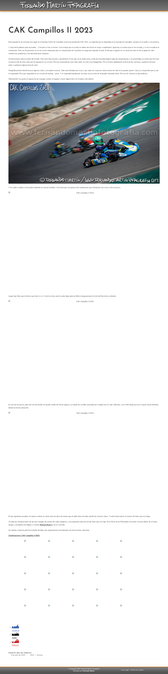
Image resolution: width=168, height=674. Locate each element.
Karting (39, 655)
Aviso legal (125, 670)
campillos (27, 653)
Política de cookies (137, 670)
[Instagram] (41, 670)
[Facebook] (29, 670)
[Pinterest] (35, 670)
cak (21, 653)
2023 (18, 653)
